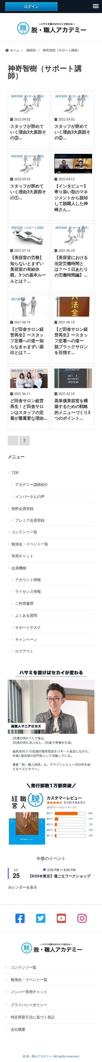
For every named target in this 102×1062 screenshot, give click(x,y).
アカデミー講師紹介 (31, 484)
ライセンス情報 (28, 591)
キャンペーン (26, 639)
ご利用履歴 (24, 603)
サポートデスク (28, 627)
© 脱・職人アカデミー (37, 1056)
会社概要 (18, 1029)
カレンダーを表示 (22, 887)
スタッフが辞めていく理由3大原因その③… (28, 132)
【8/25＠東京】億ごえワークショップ (59, 875)
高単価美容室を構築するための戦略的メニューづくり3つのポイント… (72, 409)
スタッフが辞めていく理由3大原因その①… (28, 192)
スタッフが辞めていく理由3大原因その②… (72, 132)
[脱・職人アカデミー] (51, 34)
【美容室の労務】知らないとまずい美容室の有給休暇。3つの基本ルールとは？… (28, 269)
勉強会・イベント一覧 (30, 544)
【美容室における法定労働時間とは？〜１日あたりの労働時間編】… (71, 266)
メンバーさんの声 (29, 496)
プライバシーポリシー (29, 1005)
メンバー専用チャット (29, 992)
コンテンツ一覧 (24, 532)
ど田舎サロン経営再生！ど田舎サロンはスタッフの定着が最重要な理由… (28, 409)
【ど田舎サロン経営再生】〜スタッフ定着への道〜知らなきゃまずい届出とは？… (27, 340)
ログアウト (24, 651)
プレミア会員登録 (29, 520)
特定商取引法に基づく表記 (33, 1017)
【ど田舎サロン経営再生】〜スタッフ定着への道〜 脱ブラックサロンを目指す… (71, 340)
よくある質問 (26, 615)
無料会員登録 (22, 508)
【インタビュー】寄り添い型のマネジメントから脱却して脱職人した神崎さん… (71, 197)
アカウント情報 (28, 580)
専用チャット (22, 556)
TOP (15, 473)
